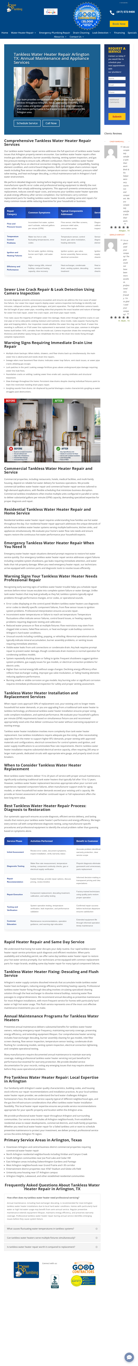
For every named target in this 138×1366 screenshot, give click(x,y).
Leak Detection (100, 33)
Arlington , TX (124, 231)
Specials (132, 33)
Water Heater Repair (22, 33)
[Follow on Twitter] (58, 1269)
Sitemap (17, 1286)
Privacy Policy (20, 1281)
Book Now (119, 24)
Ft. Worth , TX (124, 321)
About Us (59, 37)
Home (4, 33)
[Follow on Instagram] (64, 1269)
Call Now (51, 123)
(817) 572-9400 (126, 12)
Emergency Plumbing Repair (54, 33)
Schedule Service (27, 123)
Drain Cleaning (81, 33)
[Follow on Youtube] (52, 1269)
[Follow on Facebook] (45, 1269)
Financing (119, 33)
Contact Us (75, 37)
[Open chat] (129, 1357)
